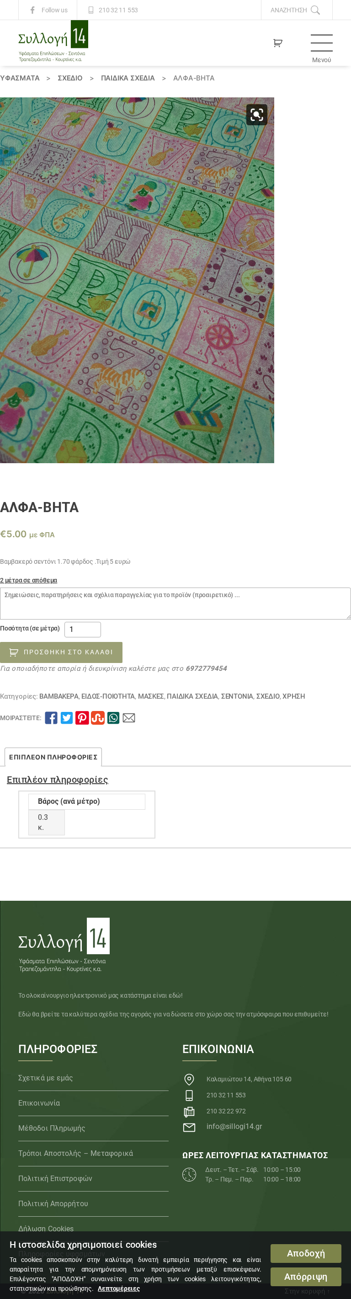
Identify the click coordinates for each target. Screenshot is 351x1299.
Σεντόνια (237, 696)
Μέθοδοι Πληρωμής (52, 1128)
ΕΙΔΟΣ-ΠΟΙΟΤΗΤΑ (108, 696)
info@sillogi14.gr (234, 1126)
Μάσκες (151, 696)
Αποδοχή (306, 1253)
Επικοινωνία (39, 1103)
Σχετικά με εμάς (46, 1078)
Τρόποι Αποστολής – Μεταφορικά (75, 1153)
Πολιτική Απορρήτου (53, 1203)
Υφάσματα (19, 78)
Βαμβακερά (58, 696)
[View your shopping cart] (277, 43)
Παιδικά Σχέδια (128, 78)
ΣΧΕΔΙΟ (70, 78)
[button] (256, 114)
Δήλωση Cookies (46, 1228)
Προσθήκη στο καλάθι (68, 652)
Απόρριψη (306, 1277)
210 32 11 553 (118, 10)
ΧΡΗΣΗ (293, 696)
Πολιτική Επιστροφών (55, 1178)
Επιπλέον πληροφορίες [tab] (53, 757)
